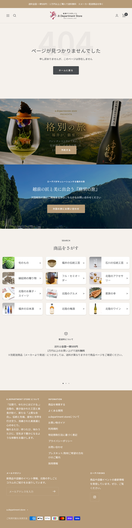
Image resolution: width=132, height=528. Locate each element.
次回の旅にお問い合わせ (66, 208)
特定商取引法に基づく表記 (62, 434)
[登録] (54, 491)
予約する (66, 149)
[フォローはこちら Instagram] (94, 497)
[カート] (124, 15)
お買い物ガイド (56, 422)
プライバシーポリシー (60, 441)
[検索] (14, 15)
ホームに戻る (66, 70)
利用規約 (53, 428)
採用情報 (53, 463)
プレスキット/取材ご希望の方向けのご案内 (65, 455)
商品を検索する (56, 404)
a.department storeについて (64, 416)
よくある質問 (55, 410)
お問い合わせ (55, 447)
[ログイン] (116, 15)
